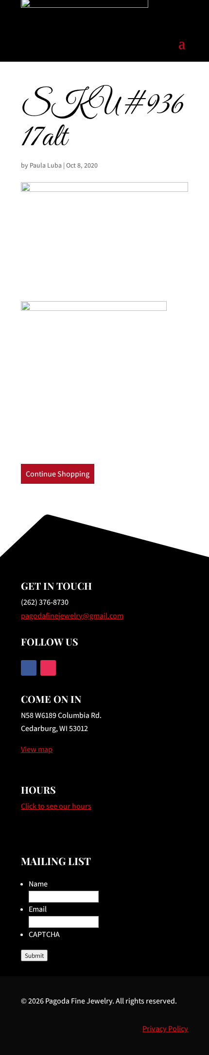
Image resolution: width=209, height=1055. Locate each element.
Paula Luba (46, 165)
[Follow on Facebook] (28, 668)
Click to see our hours (56, 806)
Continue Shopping (57, 474)
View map (36, 749)
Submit (34, 955)
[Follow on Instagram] (48, 668)
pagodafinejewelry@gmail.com (72, 616)
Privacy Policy (165, 1028)
